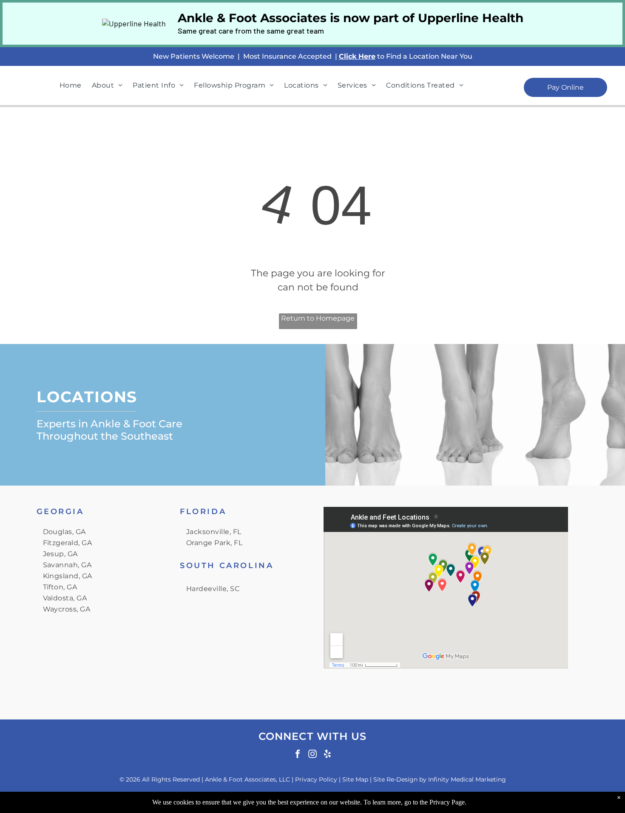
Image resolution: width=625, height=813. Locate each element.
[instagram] (312, 755)
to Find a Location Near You (424, 56)
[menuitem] (70, 85)
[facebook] (297, 755)
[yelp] (327, 755)
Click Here (357, 56)
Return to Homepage (318, 318)
